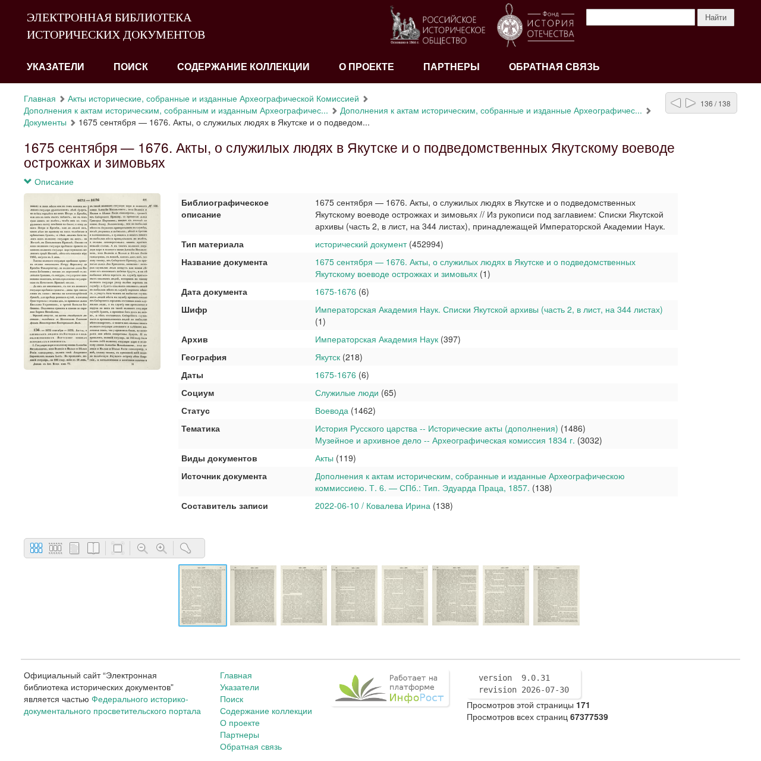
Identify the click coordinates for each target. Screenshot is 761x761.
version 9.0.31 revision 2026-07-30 (524, 683)
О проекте (366, 67)
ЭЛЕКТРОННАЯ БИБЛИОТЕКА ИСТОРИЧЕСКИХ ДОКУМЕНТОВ (116, 26)
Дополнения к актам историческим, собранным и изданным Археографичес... (176, 110)
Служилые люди (347, 392)
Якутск (327, 357)
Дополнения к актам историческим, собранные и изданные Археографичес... (491, 110)
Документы (45, 122)
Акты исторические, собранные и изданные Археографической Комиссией (213, 98)
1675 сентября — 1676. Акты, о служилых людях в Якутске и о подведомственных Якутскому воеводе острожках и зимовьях (475, 267)
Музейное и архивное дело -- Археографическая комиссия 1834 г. (445, 440)
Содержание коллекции (243, 67)
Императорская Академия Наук (376, 339)
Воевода (331, 410)
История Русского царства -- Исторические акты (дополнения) (436, 428)
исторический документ (361, 244)
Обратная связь (554, 67)
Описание (53, 181)
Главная (40, 98)
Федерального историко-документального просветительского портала (112, 704)
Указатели (55, 67)
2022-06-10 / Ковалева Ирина (372, 505)
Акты (324, 458)
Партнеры (451, 67)
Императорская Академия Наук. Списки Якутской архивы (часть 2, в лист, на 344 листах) (489, 309)
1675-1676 (335, 291)
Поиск (131, 67)
